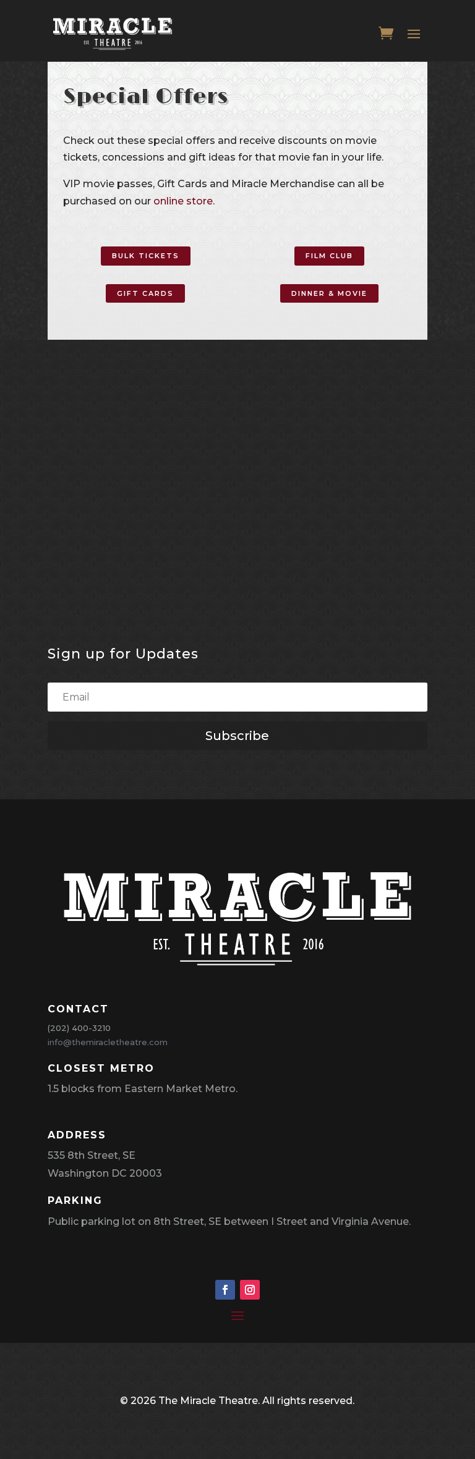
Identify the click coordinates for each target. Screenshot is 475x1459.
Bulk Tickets (145, 255)
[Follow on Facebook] (225, 1290)
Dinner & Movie (329, 293)
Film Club (329, 255)
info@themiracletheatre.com (108, 1042)
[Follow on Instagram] (250, 1290)
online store (183, 201)
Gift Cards (145, 293)
